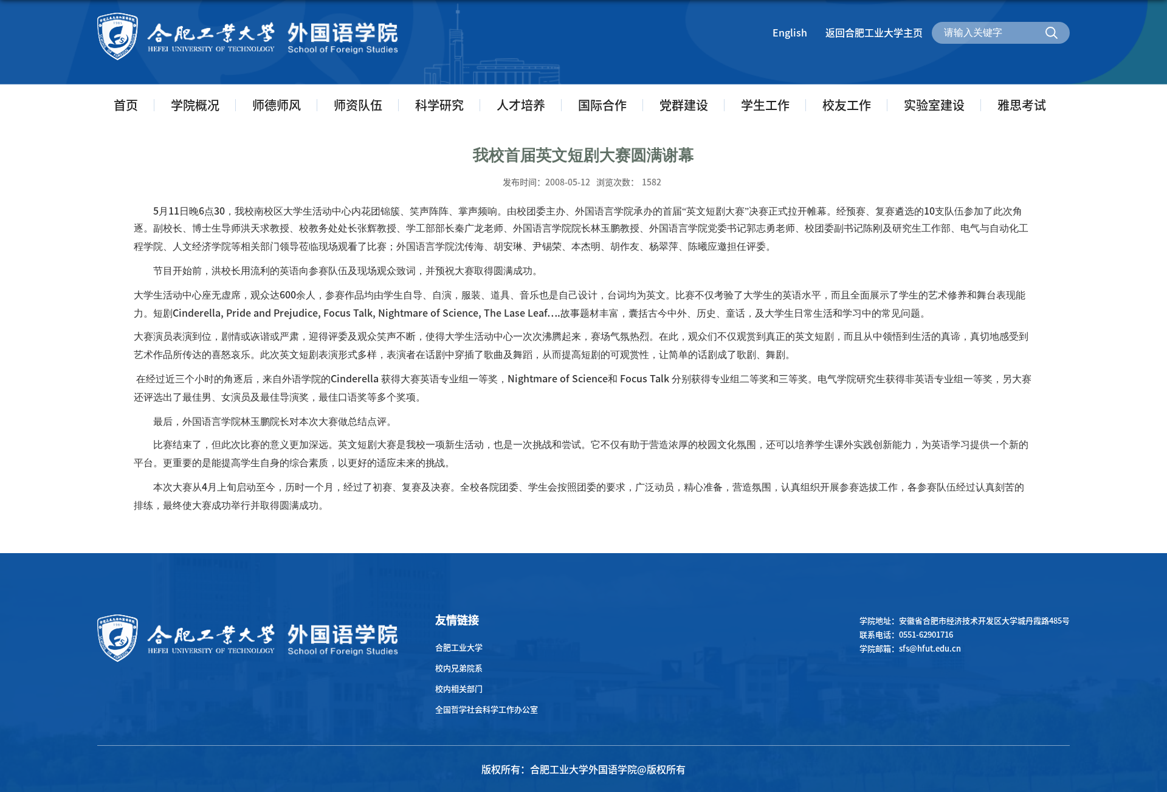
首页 (126, 105)
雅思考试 (1021, 105)
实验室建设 (934, 105)
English (790, 32)
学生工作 (765, 105)
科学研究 (439, 105)
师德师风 (276, 105)
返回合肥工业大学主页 (874, 32)
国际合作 (602, 105)
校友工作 (846, 105)
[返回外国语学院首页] (248, 16)
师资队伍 (358, 105)
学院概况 (195, 105)
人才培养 (521, 105)
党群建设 (683, 105)
